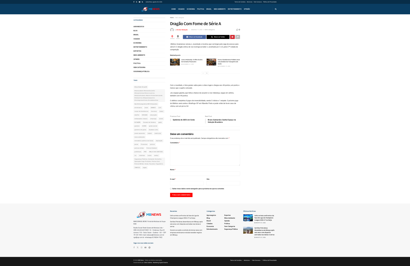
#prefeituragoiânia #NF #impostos (146, 104)
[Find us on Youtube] (139, 2)
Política (200, 9)
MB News (141, 260)
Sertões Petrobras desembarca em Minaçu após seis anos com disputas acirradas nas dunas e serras (186, 224)
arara (146, 107)
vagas (145, 167)
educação (153, 115)
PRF (145, 151)
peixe (136, 144)
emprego (153, 118)
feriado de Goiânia (149, 122)
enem (161, 118)
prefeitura (138, 151)
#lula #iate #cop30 (141, 87)
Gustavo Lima (153, 129)
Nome (173, 170)
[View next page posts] (207, 73)
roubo (150, 155)
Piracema (144, 144)
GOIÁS (144, 126)
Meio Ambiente (220, 9)
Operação (159, 140)
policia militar (139, 148)
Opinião (247, 9)
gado (160, 122)
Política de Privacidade (270, 2)
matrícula (158, 133)
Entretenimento (235, 9)
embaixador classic (141, 118)
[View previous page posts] (203, 73)
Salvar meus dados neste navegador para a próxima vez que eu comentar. (198, 189)
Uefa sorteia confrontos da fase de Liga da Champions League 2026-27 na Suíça (264, 218)
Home (173, 9)
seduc (156, 155)
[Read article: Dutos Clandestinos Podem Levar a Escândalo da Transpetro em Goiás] (211, 62)
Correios (154, 111)
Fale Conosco (258, 2)
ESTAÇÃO (138, 122)
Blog (135, 31)
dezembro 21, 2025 (188, 64)
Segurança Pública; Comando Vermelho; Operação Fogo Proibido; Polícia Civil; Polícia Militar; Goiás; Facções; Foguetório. (149, 161)
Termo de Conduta (240, 2)
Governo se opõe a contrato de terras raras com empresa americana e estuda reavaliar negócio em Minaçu (186, 232)
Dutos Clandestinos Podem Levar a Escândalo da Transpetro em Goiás (229, 62)
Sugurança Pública (141, 71)
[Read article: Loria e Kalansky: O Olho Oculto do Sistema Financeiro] (175, 62)
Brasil (209, 9)
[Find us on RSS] (142, 2)
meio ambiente (140, 137)
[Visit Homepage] (150, 9)
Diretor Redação (182, 29)
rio (135, 155)
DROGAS (144, 115)
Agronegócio (138, 26)
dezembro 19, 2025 (224, 66)
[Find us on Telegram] (149, 247)
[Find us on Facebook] (133, 2)
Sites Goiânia (148, 262)
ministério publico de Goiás (144, 140)
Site (208, 179)
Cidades (181, 9)
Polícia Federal (152, 148)
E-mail (173, 179)
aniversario (138, 107)
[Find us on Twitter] (136, 2)
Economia (191, 9)
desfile (137, 115)
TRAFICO (137, 167)
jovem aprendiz (140, 133)
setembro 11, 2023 (196, 29)
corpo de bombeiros (141, 111)
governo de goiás (140, 129)
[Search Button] (276, 9)
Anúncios (249, 2)
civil (159, 107)
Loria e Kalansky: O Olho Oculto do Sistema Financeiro (191, 61)
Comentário (175, 143)
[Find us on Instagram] (141, 247)
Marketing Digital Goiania (160, 262)
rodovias (142, 155)
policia (152, 144)
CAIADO (153, 107)
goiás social (153, 126)
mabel (150, 133)
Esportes (137, 51)
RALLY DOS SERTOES (156, 151)
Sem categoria (179, 17)
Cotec (161, 111)
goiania (137, 126)
